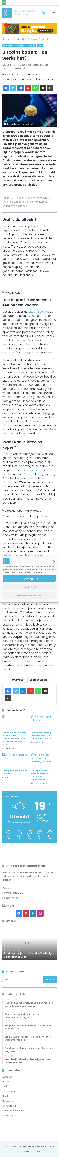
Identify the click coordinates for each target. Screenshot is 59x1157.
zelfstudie (50, 429)
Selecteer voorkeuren (29, 595)
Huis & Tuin (8, 1101)
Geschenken (9, 1091)
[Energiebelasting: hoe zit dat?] (15, 760)
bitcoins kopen (32, 470)
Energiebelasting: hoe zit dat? (15, 772)
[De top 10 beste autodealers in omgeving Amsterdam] (44, 760)
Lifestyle (6, 1081)
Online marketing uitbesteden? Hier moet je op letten (41, 735)
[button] (54, 561)
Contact (38, 1151)
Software (30, 45)
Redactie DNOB (12, 74)
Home (7, 39)
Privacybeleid (24, 1151)
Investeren (39, 680)
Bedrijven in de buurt (13, 1110)
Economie (44, 39)
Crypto (19, 680)
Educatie (19, 45)
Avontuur (7, 1076)
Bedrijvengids (9, 1115)
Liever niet (29, 587)
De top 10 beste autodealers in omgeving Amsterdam (40, 775)
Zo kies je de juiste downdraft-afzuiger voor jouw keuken (29, 954)
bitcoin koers (36, 312)
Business (32, 39)
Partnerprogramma (12, 892)
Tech (39, 45)
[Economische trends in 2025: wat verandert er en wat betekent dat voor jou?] (15, 722)
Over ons (7, 888)
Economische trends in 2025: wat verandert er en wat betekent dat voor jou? (14, 738)
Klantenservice (10, 897)
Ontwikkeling (19, 39)
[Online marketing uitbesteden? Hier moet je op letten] (44, 722)
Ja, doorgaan (29, 578)
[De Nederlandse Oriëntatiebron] (19, 13)
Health (5, 1096)
